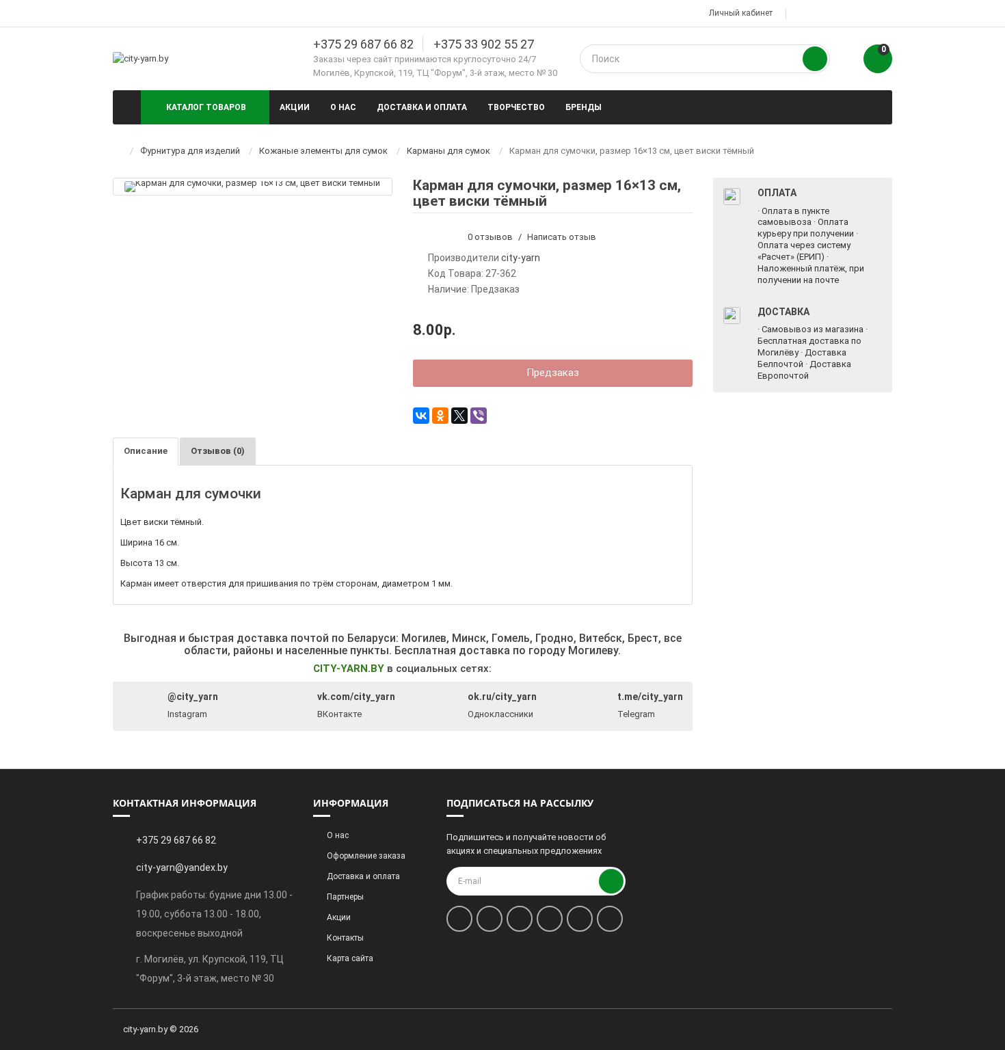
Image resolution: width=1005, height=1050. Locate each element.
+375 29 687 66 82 (363, 44)
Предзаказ (552, 372)
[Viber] (478, 415)
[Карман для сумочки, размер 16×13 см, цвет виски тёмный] (252, 186)
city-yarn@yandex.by (182, 867)
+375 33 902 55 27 (483, 44)
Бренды (583, 107)
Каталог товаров (206, 107)
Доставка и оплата (422, 107)
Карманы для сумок (448, 151)
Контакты (345, 938)
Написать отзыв (561, 237)
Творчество (516, 107)
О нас (343, 107)
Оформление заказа (366, 856)
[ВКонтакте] (421, 415)
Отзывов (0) (218, 451)
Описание (146, 451)
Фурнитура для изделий (190, 151)
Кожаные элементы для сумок (323, 151)
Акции (295, 107)
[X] (459, 415)
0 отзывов (490, 237)
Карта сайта (350, 958)
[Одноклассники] (440, 415)
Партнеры (345, 897)
